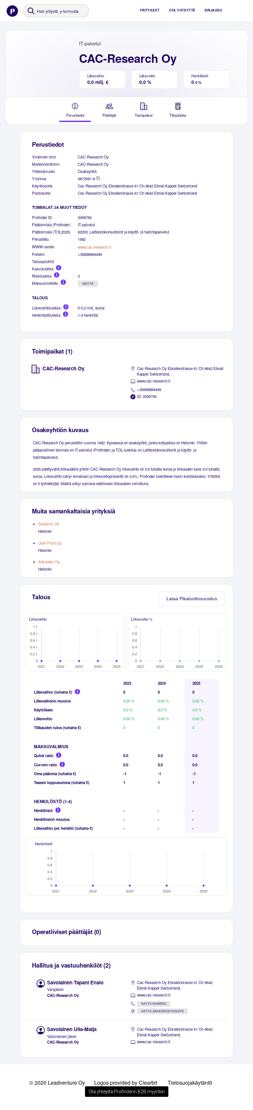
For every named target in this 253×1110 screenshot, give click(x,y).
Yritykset (150, 10)
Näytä (88, 283)
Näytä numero (153, 1003)
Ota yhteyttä (182, 10)
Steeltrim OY (49, 524)
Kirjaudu (213, 10)
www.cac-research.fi (94, 247)
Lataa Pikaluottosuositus (191, 598)
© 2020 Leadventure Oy (57, 1082)
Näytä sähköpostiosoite (162, 1011)
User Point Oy (50, 543)
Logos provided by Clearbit (125, 1082)
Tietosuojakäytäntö (190, 1082)
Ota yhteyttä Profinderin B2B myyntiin (127, 1091)
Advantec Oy (49, 561)
